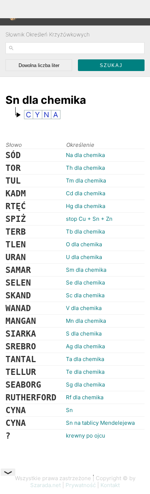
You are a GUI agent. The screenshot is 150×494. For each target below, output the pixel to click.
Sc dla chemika (85, 295)
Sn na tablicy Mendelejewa (100, 422)
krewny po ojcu (85, 435)
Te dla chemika (85, 371)
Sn (69, 410)
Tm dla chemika (86, 180)
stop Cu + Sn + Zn (89, 218)
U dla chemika (84, 257)
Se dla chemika (85, 282)
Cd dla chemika (85, 193)
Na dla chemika (85, 155)
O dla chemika (84, 244)
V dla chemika (84, 308)
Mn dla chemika (86, 320)
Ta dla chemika (85, 359)
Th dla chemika (85, 167)
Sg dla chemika (85, 384)
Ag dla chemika (85, 346)
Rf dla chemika (84, 397)
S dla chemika (84, 333)
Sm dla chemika (86, 269)
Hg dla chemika (85, 206)
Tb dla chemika (85, 231)
